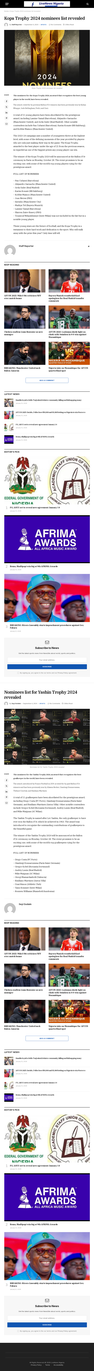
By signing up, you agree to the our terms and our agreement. (48, 673)
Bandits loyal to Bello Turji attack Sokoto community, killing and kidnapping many (49, 400)
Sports (43, 25)
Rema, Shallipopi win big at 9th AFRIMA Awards (35, 437)
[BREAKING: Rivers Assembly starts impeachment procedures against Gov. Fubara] (47, 598)
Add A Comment (47, 380)
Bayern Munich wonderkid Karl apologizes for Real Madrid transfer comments (66, 298)
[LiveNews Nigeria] (47, 4)
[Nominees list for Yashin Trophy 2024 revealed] (47, 737)
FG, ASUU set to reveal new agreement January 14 (36, 424)
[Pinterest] (6, 118)
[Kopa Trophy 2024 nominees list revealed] (47, 58)
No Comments (56, 25)
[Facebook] (6, 101)
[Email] (6, 123)
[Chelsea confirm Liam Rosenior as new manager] (24, 317)
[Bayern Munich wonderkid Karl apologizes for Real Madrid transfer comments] (69, 280)
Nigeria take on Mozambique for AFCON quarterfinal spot (68, 369)
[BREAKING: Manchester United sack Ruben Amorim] (24, 353)
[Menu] (7, 4)
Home (6, 11)
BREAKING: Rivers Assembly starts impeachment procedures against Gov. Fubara (47, 626)
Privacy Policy (63, 673)
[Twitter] (6, 107)
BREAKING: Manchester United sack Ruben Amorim (22, 369)
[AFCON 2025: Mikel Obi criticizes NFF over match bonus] (24, 280)
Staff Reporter (17, 25)
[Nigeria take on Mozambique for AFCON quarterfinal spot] (69, 353)
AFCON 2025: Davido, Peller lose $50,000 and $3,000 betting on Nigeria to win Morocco (50, 412)
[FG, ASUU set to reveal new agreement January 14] (8, 427)
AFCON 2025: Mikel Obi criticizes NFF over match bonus (22, 297)
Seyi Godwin (16, 703)
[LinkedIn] (6, 112)
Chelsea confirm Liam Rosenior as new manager (23, 333)
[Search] (87, 4)
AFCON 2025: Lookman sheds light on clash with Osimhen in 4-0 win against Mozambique (67, 334)
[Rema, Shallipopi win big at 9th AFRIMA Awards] (8, 439)
